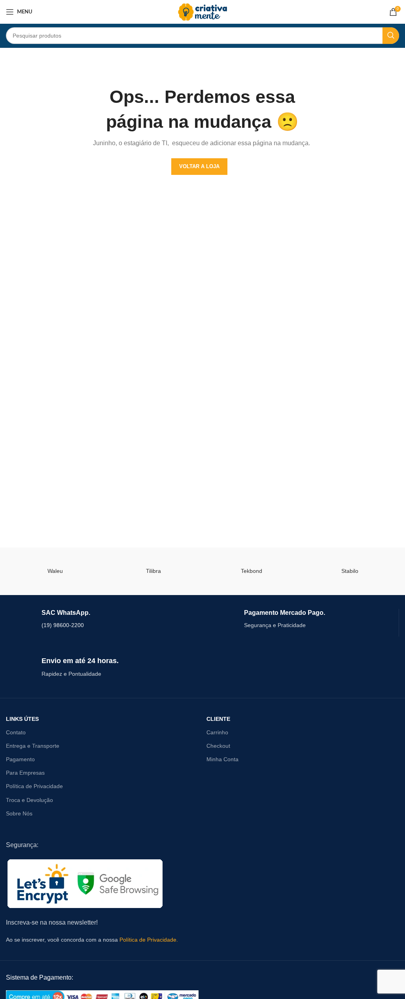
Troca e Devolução (29, 800)
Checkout (218, 746)
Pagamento (20, 759)
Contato (16, 732)
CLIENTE (218, 719)
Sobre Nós (19, 813)
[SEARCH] (390, 35)
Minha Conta (222, 759)
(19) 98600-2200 (63, 625)
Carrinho (217, 732)
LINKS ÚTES (22, 719)
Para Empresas (25, 773)
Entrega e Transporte (32, 746)
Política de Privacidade (34, 786)
